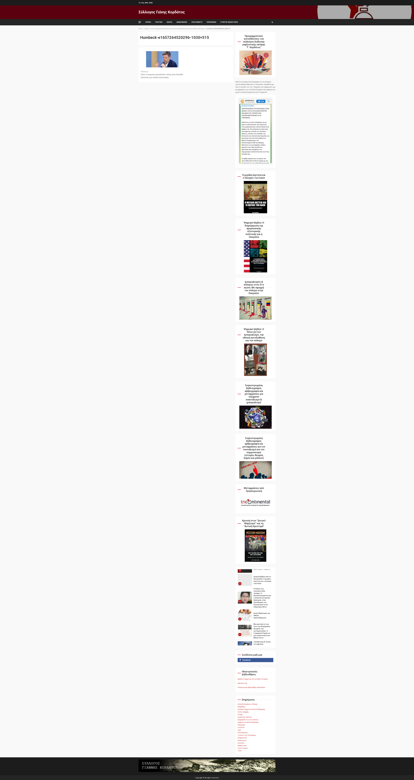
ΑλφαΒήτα (241, 707)
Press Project (243, 748)
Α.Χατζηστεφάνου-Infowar (247, 704)
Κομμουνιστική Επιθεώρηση (248, 722)
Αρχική (148, 22)
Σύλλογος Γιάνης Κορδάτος (162, 12)
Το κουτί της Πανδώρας (247, 735)
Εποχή (240, 714)
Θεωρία (169, 22)
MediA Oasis (242, 745)
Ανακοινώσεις (181, 22)
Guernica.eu (242, 740)
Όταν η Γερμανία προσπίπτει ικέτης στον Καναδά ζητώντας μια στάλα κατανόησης (162, 74)
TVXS (240, 751)
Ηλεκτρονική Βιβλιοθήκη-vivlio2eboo (251, 687)
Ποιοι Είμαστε (196, 22)
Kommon (241, 743)
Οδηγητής (241, 725)
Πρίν (239, 730)
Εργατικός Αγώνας (245, 717)
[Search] (272, 22)
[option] (255, 583)
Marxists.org (242, 683)
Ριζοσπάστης (243, 732)
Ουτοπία (241, 727)
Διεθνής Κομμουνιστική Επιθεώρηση (251, 709)
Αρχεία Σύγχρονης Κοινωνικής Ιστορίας (253, 679)
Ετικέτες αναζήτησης (229, 22)
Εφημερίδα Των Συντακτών (248, 719)
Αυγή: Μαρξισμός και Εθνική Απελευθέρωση (245, 600)
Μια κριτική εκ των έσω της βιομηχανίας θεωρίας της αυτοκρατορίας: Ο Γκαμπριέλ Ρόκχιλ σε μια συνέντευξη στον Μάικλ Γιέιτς (245, 615)
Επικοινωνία (211, 22)
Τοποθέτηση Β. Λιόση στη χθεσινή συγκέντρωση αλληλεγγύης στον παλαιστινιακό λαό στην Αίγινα (245, 632)
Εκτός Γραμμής (243, 712)
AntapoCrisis (242, 738)
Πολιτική (158, 22)
